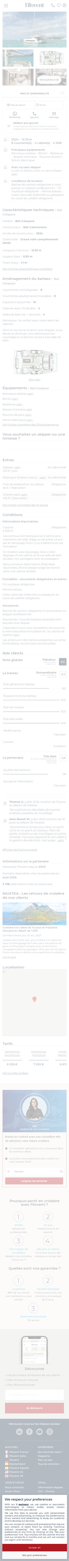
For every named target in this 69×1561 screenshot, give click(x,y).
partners (23, 1504)
